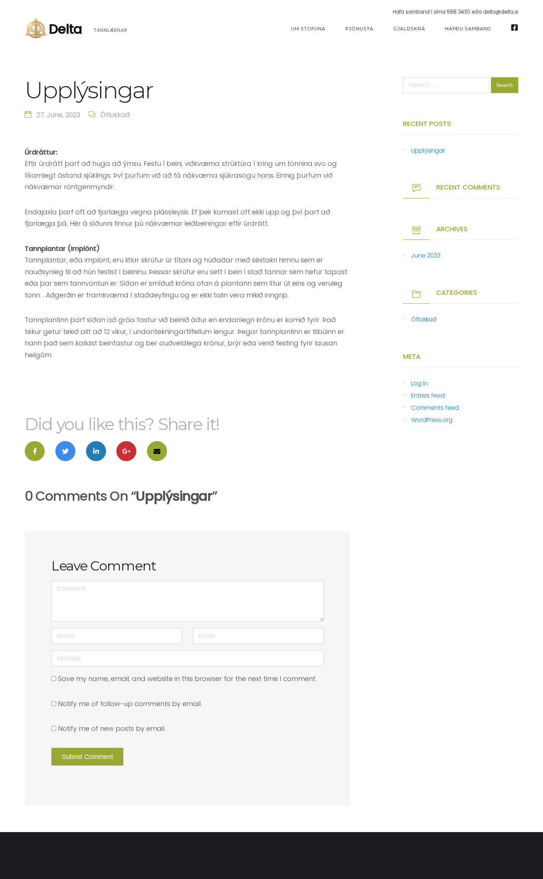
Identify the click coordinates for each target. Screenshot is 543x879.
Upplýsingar (428, 150)
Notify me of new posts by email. (111, 728)
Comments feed (435, 407)
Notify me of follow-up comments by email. (130, 703)
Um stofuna (308, 28)
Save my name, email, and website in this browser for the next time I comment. (187, 678)
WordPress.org (431, 420)
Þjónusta (359, 28)
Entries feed (428, 395)
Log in (419, 383)
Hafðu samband (468, 28)
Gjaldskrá (409, 28)
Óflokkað (115, 114)
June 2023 (426, 255)
